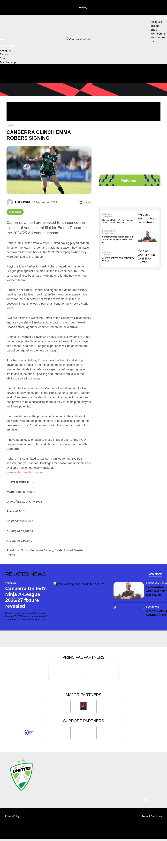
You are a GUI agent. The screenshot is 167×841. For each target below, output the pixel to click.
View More (155, 574)
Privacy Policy (12, 816)
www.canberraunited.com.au (25, 472)
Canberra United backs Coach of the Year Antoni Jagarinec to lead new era (118, 239)
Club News (15, 211)
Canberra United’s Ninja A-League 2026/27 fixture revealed (26, 597)
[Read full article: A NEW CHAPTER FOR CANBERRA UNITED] (148, 256)
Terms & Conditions (152, 816)
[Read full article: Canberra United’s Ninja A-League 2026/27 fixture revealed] (148, 218)
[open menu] (2, 39)
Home (10, 124)
